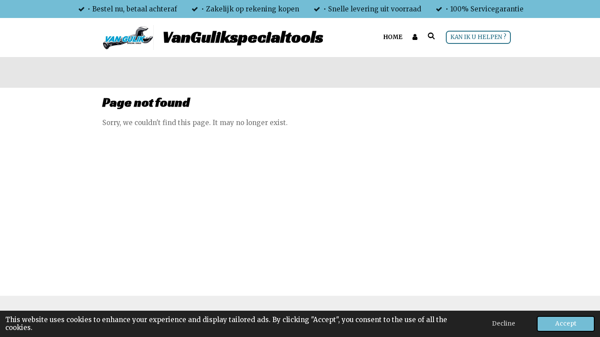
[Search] (431, 36)
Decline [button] (503, 323)
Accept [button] (565, 323)
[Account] (415, 37)
